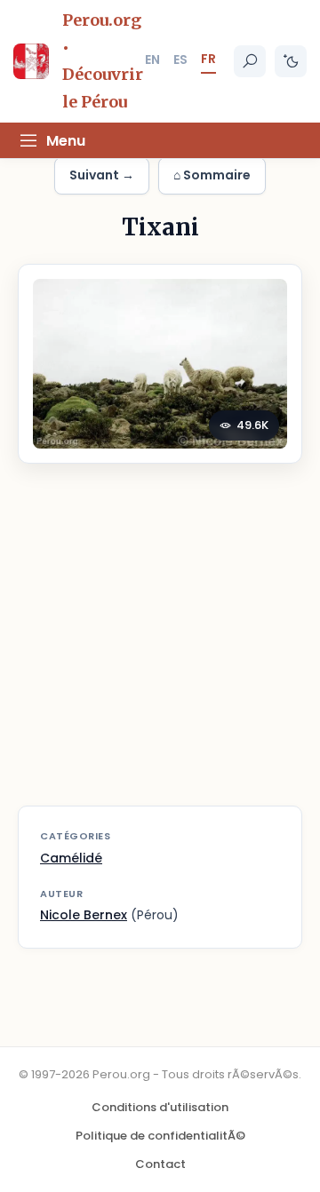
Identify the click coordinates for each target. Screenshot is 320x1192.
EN (152, 59)
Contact (160, 1164)
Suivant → (101, 175)
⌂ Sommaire (212, 175)
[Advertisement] (160, 646)
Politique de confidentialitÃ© (160, 1135)
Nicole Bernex (83, 915)
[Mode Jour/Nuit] (291, 61)
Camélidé (71, 858)
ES (180, 59)
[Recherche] (250, 61)
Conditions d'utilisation (160, 1107)
